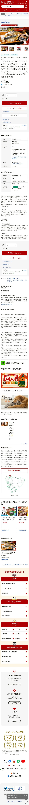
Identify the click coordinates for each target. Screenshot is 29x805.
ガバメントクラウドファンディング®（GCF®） (14, 769)
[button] (26, 6)
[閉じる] (26, 795)
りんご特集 (4, 633)
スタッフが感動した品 (7, 611)
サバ (18, 278)
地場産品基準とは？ (7, 304)
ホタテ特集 (17, 633)
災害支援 (15, 773)
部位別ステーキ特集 (6, 638)
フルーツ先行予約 (6, 615)
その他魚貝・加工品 (18, 280)
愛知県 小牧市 (5, 559)
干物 (14, 278)
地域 (11, 10)
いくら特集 (17, 629)
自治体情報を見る (15, 470)
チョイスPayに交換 (6, 656)
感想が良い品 (5, 593)
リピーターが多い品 (6, 588)
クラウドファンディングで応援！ (9, 651)
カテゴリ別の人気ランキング (8, 583)
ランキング (17, 10)
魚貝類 (9, 278)
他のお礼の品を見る (18, 163)
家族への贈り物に (6, 661)
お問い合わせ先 (7, 122)
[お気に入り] (26, 802)
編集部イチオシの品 (6, 606)
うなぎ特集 (4, 629)
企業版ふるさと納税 (15, 776)
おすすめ (25, 10)
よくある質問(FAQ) (14, 703)
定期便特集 (17, 638)
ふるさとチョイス (15, 765)
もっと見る (24, 443)
